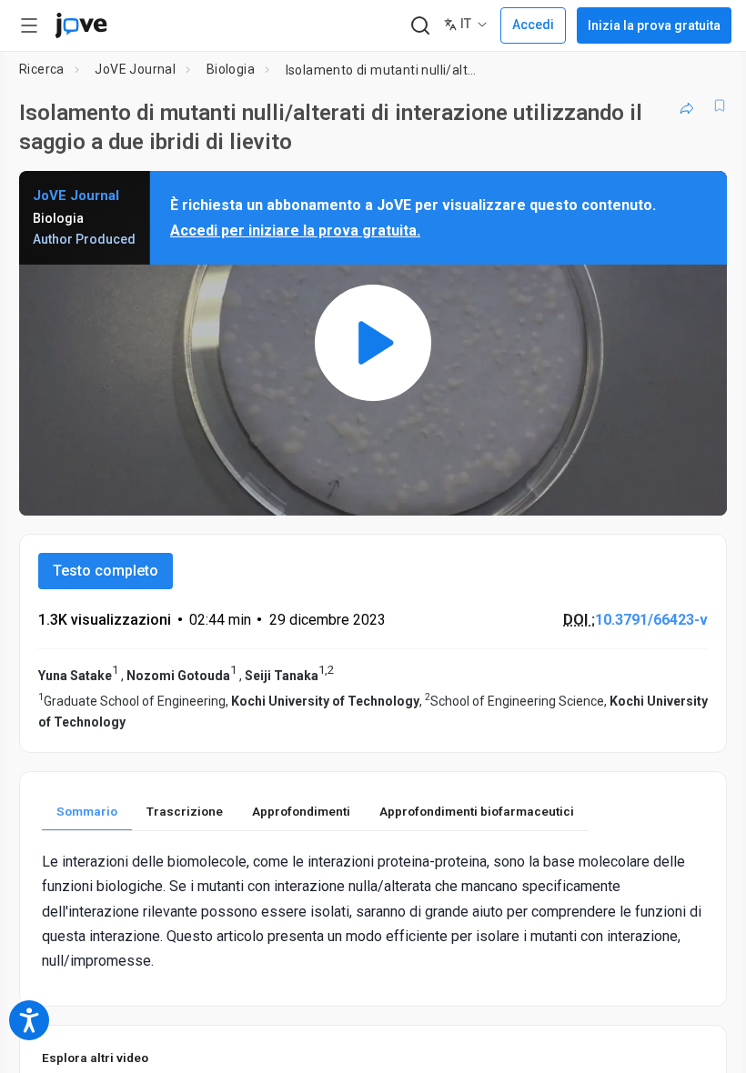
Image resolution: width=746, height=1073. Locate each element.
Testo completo (105, 570)
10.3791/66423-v (651, 619)
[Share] (687, 105)
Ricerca (42, 69)
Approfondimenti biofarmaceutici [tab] (476, 811)
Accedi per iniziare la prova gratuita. (295, 230)
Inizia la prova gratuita (654, 25)
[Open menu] (29, 25)
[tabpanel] (373, 911)
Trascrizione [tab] (184, 811)
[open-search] (420, 26)
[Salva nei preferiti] (719, 105)
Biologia (231, 69)
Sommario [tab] (86, 811)
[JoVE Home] (81, 25)
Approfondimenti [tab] (301, 811)
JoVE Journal (135, 69)
